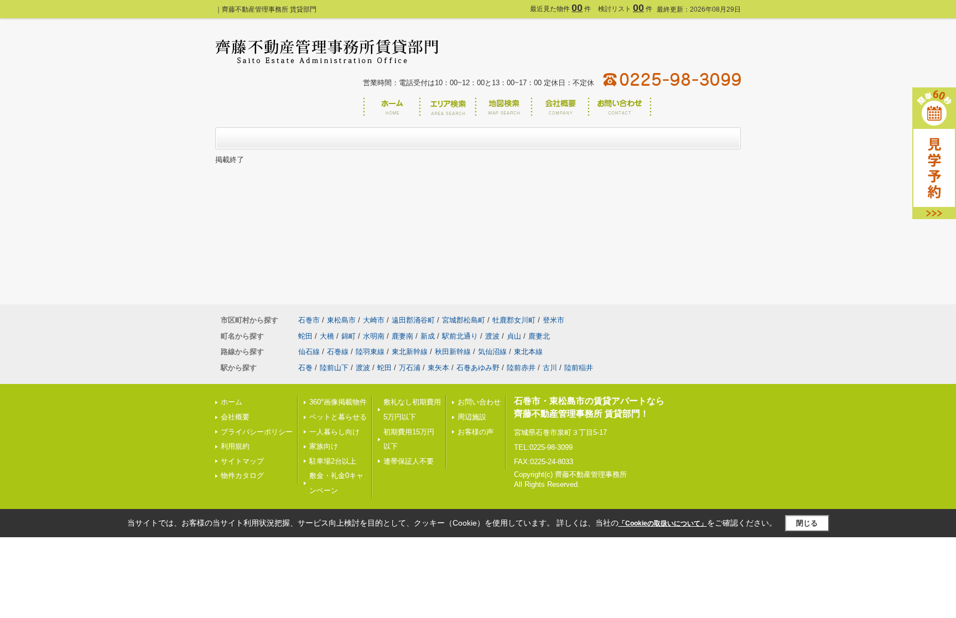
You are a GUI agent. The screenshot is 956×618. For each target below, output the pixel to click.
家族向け (323, 446)
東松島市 (341, 320)
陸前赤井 (521, 367)
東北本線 (528, 351)
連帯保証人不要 (408, 461)
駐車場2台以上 (332, 461)
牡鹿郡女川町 (514, 320)
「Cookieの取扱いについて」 (663, 523)
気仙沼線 (492, 351)
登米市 (553, 320)
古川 (550, 367)
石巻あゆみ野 (478, 367)
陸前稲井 (578, 367)
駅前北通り (460, 336)
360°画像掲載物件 (338, 402)
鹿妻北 (539, 336)
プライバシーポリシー (257, 432)
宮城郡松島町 (463, 320)
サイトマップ (242, 461)
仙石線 (309, 351)
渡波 (492, 336)
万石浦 (409, 367)
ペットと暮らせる (338, 417)
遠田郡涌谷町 (413, 320)
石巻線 (338, 351)
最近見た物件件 (560, 9)
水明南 (374, 336)
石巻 (305, 367)
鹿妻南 (402, 336)
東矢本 (438, 367)
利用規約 (235, 446)
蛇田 (305, 336)
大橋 (327, 336)
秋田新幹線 (453, 351)
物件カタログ (242, 475)
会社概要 (235, 417)
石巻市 (309, 320)
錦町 (348, 336)
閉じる (807, 523)
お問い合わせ (479, 402)
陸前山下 (334, 367)
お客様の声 (475, 432)
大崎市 (374, 320)
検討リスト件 (625, 9)
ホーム (231, 402)
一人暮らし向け (334, 432)
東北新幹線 (410, 351)
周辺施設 (472, 417)
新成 (427, 336)
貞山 (514, 336)
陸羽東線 (370, 351)
